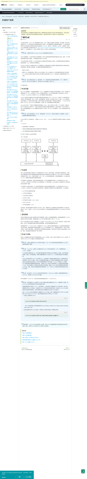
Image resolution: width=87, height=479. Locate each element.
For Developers (47, 9)
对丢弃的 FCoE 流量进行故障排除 (12, 123)
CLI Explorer (21, 12)
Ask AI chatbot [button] (14, 1)
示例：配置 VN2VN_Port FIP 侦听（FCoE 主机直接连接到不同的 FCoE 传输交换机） (12, 96)
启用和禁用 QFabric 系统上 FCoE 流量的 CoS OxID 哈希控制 (12, 63)
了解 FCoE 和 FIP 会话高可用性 (12, 118)
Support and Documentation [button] (48, 4)
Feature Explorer (29, 12)
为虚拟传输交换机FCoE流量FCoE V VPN (31, 339)
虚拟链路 (74, 34)
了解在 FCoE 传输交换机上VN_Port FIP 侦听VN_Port (12, 82)
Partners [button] (36, 4)
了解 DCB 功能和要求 (27, 333)
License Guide (18, 9)
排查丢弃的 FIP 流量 (11, 120)
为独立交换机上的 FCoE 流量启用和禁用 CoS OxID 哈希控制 (12, 58)
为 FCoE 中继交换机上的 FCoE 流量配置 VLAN (12, 67)
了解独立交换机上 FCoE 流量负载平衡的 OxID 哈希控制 (12, 54)
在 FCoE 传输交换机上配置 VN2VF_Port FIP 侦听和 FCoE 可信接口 (12, 78)
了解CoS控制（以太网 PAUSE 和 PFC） (31, 337)
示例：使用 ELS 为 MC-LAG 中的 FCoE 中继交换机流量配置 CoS (12, 114)
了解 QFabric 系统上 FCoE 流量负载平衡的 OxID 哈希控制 (12, 49)
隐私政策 (3, 477)
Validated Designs (36, 9)
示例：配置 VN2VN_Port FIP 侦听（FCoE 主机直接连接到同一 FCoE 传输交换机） (12, 91)
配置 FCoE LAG (10, 42)
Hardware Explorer (39, 12)
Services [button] (28, 4)
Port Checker (49, 12)
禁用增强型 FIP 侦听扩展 (12, 107)
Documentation (7, 9)
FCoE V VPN (75, 36)
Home (3, 16)
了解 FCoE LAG (10, 40)
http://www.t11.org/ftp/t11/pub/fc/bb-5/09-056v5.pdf (50, 47)
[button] (83, 471)
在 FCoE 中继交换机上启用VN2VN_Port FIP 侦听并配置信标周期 (12, 86)
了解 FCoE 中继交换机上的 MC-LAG (12, 109)
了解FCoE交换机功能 (27, 335)
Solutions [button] (11, 4)
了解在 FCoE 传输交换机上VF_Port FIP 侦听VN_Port (12, 74)
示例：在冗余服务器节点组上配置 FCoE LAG (12, 44)
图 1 (21, 134)
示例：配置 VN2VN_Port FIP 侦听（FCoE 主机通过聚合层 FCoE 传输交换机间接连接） (12, 103)
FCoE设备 (75, 30)
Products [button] (20, 4)
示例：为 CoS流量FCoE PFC (28, 342)
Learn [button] (61, 4)
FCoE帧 (74, 32)
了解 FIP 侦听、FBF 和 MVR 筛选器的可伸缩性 (12, 70)
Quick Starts (26, 9)
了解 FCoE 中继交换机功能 (12, 36)
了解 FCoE (9, 38)
